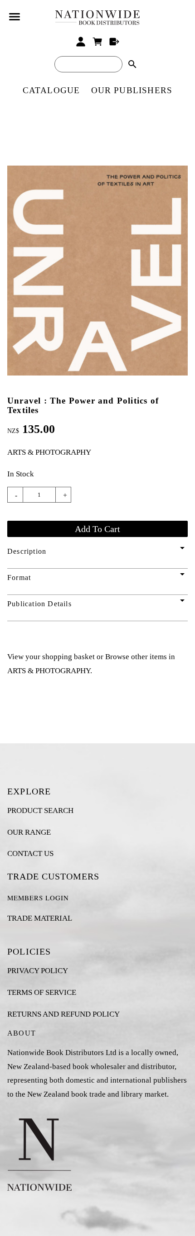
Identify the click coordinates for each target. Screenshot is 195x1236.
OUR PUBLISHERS (132, 90)
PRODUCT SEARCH (40, 810)
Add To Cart (97, 529)
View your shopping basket (51, 656)
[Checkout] (114, 41)
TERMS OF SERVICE (41, 992)
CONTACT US (30, 853)
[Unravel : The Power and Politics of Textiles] (97, 373)
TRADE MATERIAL (39, 918)
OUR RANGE (29, 832)
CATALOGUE (51, 90)
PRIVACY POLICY (37, 970)
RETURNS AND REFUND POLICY (63, 1014)
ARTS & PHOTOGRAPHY (49, 452)
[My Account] (81, 41)
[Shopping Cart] (97, 41)
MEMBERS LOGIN (38, 897)
